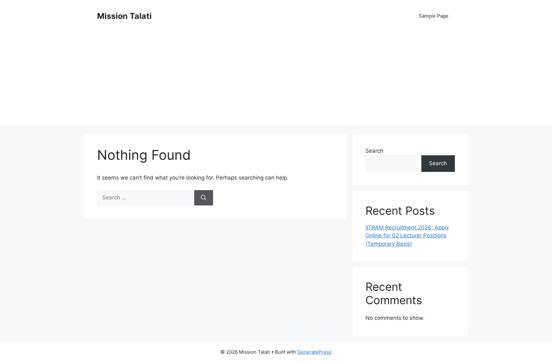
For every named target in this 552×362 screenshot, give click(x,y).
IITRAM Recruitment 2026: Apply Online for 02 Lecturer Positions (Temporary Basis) (407, 235)
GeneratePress (314, 352)
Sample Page (433, 16)
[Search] (203, 197)
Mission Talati (124, 16)
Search (374, 151)
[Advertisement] (276, 80)
